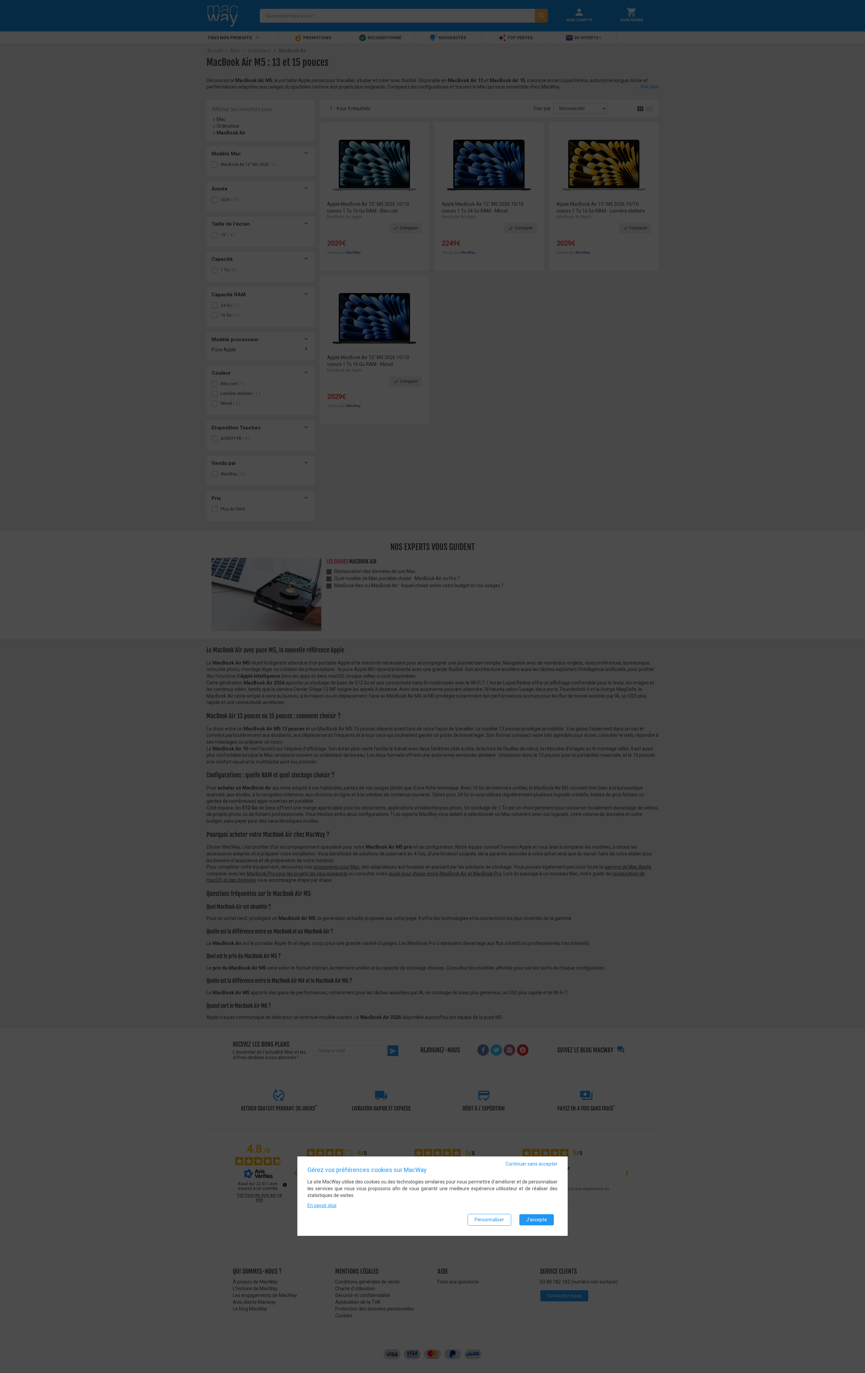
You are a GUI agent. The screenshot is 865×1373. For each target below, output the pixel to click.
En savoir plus (322, 1205)
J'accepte (536, 1219)
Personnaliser (489, 1219)
